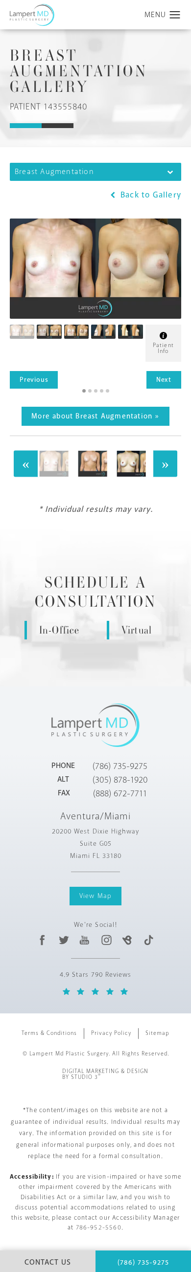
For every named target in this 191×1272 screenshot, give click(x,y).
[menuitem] (42, 940)
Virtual (136, 630)
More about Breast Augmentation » (95, 416)
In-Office (59, 630)
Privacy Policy (111, 1033)
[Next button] (165, 464)
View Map (95, 896)
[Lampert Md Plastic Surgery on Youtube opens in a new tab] (85, 940)
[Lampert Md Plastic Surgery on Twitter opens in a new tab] (64, 940)
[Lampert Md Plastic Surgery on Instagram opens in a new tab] (106, 940)
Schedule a (95, 592)
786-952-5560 (98, 1227)
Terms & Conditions (49, 1033)
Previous (34, 379)
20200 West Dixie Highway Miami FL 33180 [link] (95, 843)
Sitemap (157, 1033)
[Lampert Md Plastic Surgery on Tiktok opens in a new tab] (148, 940)
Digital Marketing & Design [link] (105, 1074)
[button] (175, 15)
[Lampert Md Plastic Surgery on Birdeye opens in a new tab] (127, 940)
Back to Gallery (149, 195)
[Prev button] (26, 464)
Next (163, 379)
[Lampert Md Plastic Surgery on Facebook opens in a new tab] (42, 940)
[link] (120, 766)
